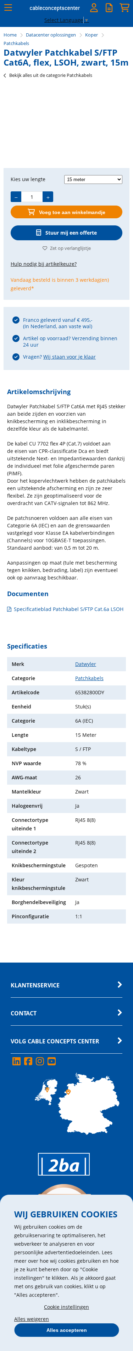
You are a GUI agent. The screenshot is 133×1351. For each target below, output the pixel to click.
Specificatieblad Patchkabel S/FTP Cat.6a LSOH (68, 609)
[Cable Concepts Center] (55, 9)
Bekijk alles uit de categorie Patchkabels (50, 75)
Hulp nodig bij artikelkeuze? (44, 263)
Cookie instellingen (66, 1307)
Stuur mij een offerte (71, 232)
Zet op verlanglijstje (70, 248)
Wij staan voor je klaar (69, 356)
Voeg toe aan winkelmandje (72, 212)
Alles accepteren (66, 1330)
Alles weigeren (31, 1319)
